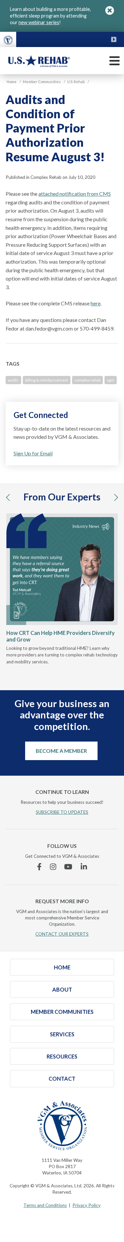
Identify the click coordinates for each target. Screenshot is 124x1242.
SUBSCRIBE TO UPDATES (62, 812)
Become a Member (61, 751)
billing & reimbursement (46, 380)
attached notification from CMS (74, 193)
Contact (62, 1078)
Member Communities (62, 1012)
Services (62, 1034)
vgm (110, 380)
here (96, 303)
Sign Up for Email (33, 453)
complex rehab (87, 380)
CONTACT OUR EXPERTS (62, 934)
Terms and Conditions (45, 1205)
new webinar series (39, 22)
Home (62, 967)
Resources (62, 1056)
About (62, 989)
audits (13, 380)
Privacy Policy (86, 1205)
